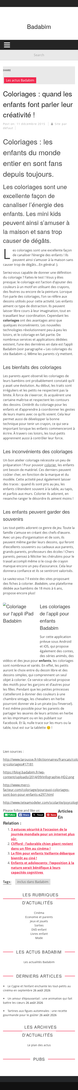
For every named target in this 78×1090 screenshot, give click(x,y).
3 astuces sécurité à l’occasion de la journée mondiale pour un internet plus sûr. (43, 834)
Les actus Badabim (20, 80)
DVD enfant (39, 929)
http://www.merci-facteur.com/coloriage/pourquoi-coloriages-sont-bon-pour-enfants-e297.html (36, 790)
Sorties (39, 925)
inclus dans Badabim (32, 882)
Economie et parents (39, 917)
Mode (39, 938)
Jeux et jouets (39, 921)
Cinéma (39, 913)
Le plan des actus (39, 1045)
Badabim (39, 26)
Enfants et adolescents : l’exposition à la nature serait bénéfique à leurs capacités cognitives (42, 868)
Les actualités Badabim (39, 962)
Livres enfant (39, 934)
